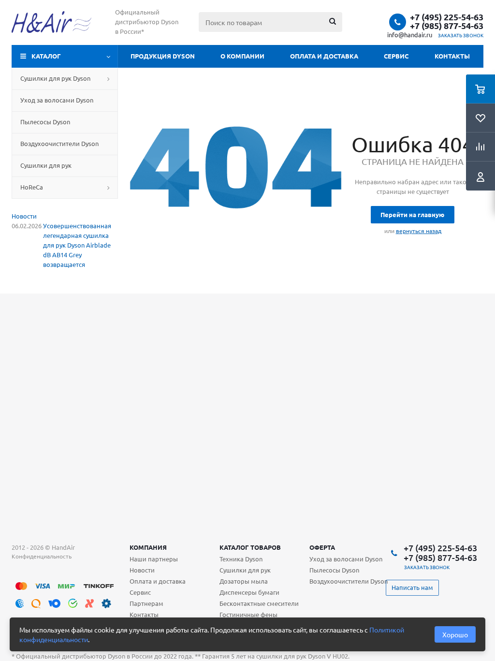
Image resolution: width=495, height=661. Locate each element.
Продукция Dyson (163, 56)
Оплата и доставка (324, 56)
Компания (148, 547)
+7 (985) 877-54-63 (446, 25)
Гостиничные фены (248, 614)
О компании (242, 56)
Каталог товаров (250, 547)
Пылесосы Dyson (334, 570)
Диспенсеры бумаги (249, 592)
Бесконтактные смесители (259, 603)
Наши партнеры (154, 559)
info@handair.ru (409, 34)
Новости (24, 216)
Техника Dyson (240, 559)
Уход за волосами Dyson (345, 559)
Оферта (322, 547)
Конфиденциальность (42, 556)
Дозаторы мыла (243, 581)
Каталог (46, 56)
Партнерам (146, 603)
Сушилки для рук (245, 570)
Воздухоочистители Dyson (348, 581)
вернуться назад (418, 231)
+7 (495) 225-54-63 (446, 17)
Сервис (396, 56)
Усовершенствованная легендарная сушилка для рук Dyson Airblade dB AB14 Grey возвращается (77, 244)
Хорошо (455, 634)
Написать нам (412, 587)
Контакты (452, 56)
